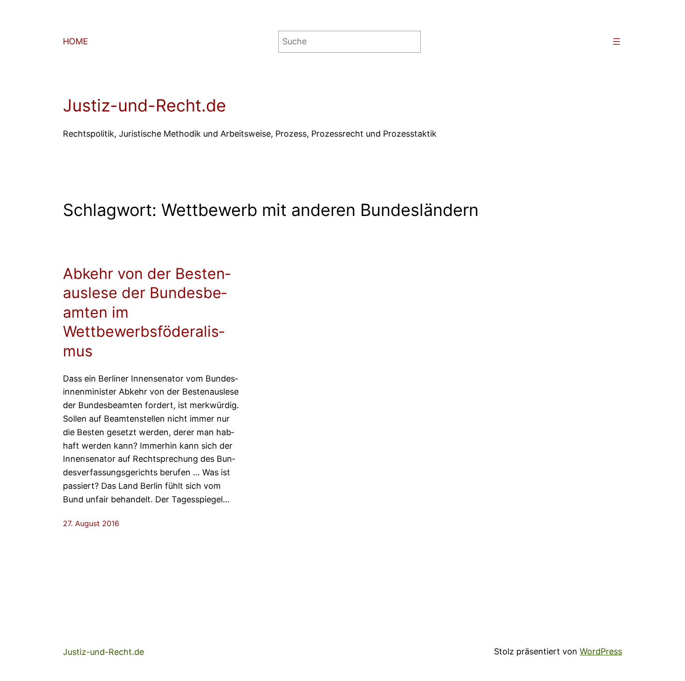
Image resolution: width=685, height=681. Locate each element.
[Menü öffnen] (616, 41)
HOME (75, 41)
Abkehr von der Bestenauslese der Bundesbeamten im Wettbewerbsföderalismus (146, 312)
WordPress (601, 651)
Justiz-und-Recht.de (144, 105)
